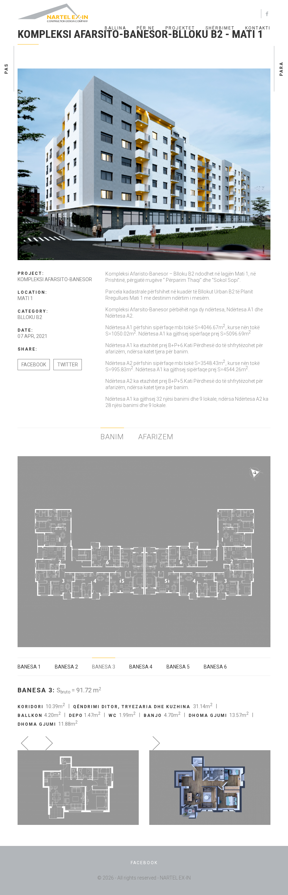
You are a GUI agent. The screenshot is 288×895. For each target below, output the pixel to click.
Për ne (146, 28)
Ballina (115, 28)
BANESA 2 (66, 667)
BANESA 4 (140, 667)
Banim (112, 437)
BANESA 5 (178, 667)
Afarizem (156, 437)
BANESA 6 (215, 667)
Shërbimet (220, 28)
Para (281, 68)
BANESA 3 (103, 667)
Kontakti (257, 28)
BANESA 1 (29, 667)
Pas (6, 68)
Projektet (180, 28)
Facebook (33, 364)
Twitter (67, 364)
